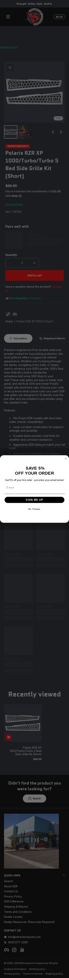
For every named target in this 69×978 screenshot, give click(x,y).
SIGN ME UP (34, 500)
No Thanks (34, 509)
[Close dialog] (65, 458)
